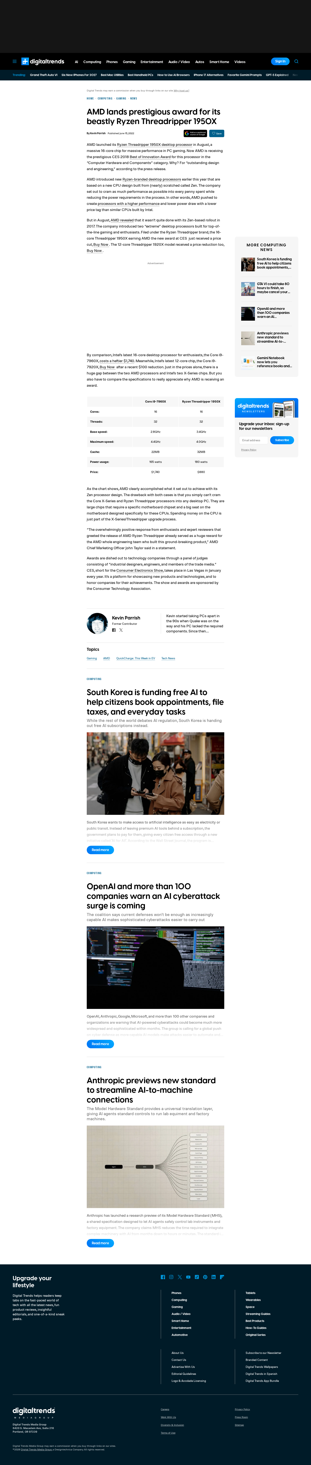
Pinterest (205, 1277)
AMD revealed (122, 220)
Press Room (241, 1417)
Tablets (250, 1293)
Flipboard (222, 1277)
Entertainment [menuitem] (152, 62)
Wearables (253, 1300)
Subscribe (282, 440)
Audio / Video (181, 1314)
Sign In (280, 61)
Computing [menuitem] (92, 62)
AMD (106, 658)
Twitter (180, 1277)
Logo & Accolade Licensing (189, 1380)
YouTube (188, 1277)
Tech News (168, 658)
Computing (179, 1300)
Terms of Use (168, 1432)
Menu (15, 61)
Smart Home (180, 1321)
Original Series (256, 1335)
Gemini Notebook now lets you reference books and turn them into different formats (273, 366)
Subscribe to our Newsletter (263, 1353)
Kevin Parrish (98, 133)
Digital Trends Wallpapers (262, 1366)
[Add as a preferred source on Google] (195, 133)
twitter (121, 630)
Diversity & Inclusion (172, 1424)
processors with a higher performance (129, 203)
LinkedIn (214, 1277)
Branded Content (257, 1360)
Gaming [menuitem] (129, 62)
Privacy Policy (248, 449)
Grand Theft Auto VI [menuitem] (43, 75)
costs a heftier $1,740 (117, 360)
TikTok (197, 1277)
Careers (165, 1409)
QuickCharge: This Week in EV (135, 658)
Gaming (92, 658)
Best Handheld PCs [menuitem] (140, 75)
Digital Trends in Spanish (261, 1373)
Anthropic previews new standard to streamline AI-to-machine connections (273, 339)
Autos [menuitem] (199, 62)
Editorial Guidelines (184, 1373)
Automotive (180, 1335)
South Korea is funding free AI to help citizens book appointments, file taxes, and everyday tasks (274, 267)
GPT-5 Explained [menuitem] (277, 75)
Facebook (163, 1277)
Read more (100, 850)
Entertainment (181, 1328)
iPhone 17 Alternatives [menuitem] (208, 75)
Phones (176, 1293)
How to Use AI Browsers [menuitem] (173, 75)
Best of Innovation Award (150, 156)
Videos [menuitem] (239, 62)
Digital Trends (35, 67)
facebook (114, 630)
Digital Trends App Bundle (262, 1380)
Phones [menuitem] (112, 62)
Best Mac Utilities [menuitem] (112, 75)
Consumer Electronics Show (139, 570)
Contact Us (179, 1360)
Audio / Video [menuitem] (179, 62)
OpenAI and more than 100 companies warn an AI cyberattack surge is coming (273, 316)
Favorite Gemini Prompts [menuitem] (245, 75)
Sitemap (239, 1424)
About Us (178, 1353)
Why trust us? (181, 90)
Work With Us (168, 1417)
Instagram (171, 1277)
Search (296, 61)
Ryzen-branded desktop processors (151, 179)
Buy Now (101, 244)
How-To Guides (256, 1328)
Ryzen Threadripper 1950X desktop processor (154, 144)
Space (250, 1307)
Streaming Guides (258, 1314)
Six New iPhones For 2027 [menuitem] (79, 75)
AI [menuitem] (76, 62)
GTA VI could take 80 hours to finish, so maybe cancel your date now (273, 290)
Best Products (255, 1321)
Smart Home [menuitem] (219, 62)
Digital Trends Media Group (36, 1449)
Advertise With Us (183, 1366)
